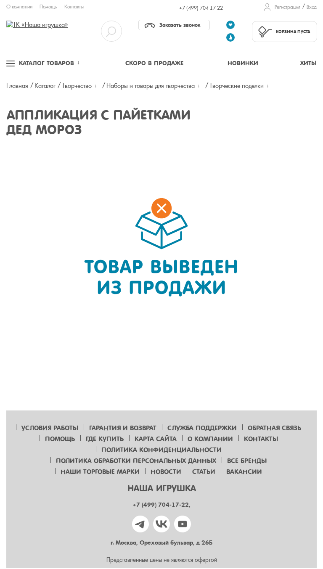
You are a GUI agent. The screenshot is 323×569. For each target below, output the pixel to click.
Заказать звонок (179, 25)
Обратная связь (274, 428)
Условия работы (49, 428)
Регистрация (287, 7)
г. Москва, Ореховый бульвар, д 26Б (161, 542)
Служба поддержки (202, 428)
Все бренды (247, 461)
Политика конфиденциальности (161, 450)
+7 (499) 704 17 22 (201, 8)
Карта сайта (156, 439)
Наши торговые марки (100, 472)
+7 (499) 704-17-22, (161, 504)
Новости (166, 472)
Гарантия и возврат (122, 428)
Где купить (105, 439)
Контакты (74, 6)
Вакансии (244, 472)
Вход (312, 7)
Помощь (48, 6)
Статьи (203, 472)
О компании (19, 6)
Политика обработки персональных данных (136, 461)
